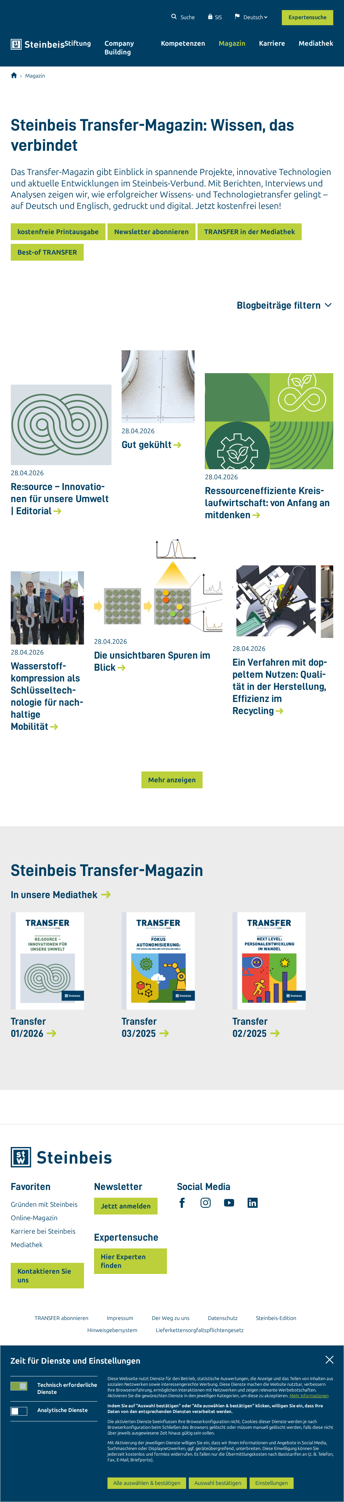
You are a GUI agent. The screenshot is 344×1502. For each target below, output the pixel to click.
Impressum (120, 1318)
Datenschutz (223, 1318)
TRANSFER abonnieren (61, 1318)
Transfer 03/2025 (139, 1027)
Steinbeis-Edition (276, 1318)
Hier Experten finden (123, 1261)
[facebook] (182, 1204)
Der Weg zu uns (170, 1318)
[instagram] (206, 1204)
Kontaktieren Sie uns (44, 1275)
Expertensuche (308, 17)
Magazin (232, 43)
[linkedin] (253, 1204)
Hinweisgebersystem (112, 1330)
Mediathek (316, 43)
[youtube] (229, 1204)
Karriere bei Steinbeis (43, 1231)
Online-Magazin (34, 1218)
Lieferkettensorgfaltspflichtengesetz (200, 1330)
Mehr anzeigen (172, 780)
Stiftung (77, 43)
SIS (218, 17)
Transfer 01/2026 (28, 1027)
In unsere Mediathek (54, 895)
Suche (187, 17)
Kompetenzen (183, 43)
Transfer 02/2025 (250, 1027)
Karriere (272, 43)
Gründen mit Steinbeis (44, 1204)
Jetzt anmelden (126, 1206)
